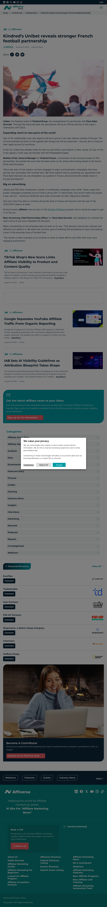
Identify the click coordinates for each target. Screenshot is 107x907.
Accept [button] (59, 465)
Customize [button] (28, 465)
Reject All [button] (43, 465)
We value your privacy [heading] (36, 441)
